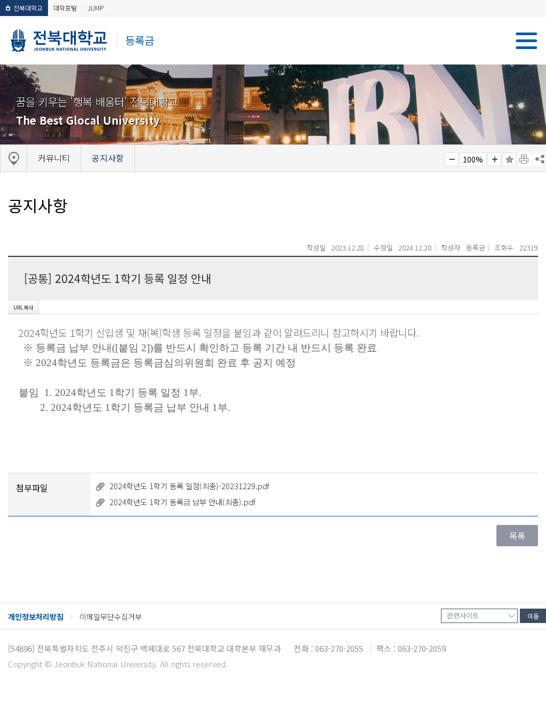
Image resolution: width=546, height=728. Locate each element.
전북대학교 (28, 7)
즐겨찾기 (509, 159)
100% (473, 159)
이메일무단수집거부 (110, 616)
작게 (452, 159)
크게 (494, 159)
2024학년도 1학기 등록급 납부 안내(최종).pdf (182, 501)
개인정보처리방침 (35, 616)
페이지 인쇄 (525, 159)
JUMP (95, 7)
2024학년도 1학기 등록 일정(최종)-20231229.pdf (189, 485)
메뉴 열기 (526, 41)
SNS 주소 (539, 158)
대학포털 (65, 7)
